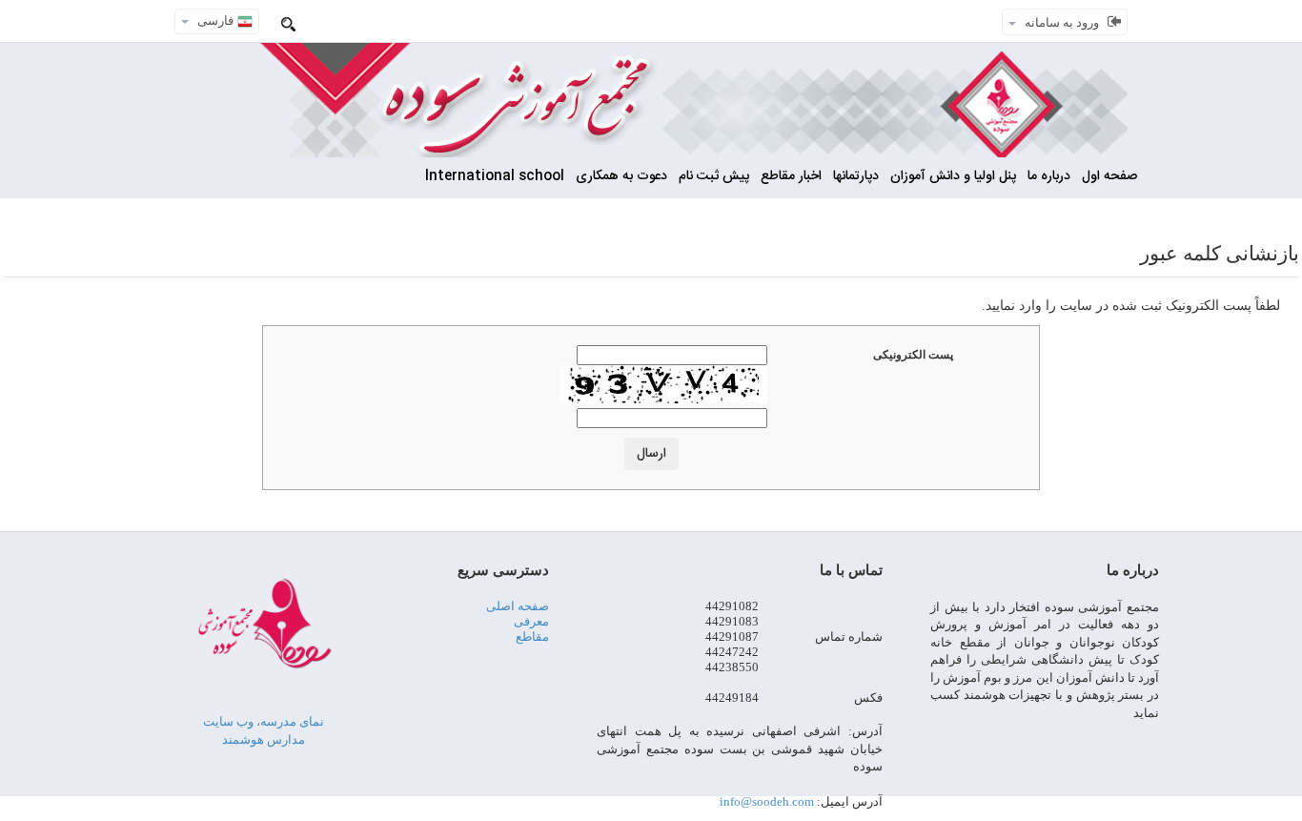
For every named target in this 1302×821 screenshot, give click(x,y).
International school (494, 176)
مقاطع (532, 636)
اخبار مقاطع (791, 176)
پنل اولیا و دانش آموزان (953, 176)
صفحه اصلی (517, 606)
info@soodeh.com (767, 801)
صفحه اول (1109, 176)
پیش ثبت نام (714, 176)
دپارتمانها (856, 176)
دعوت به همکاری (621, 176)
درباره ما (1048, 176)
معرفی (531, 621)
